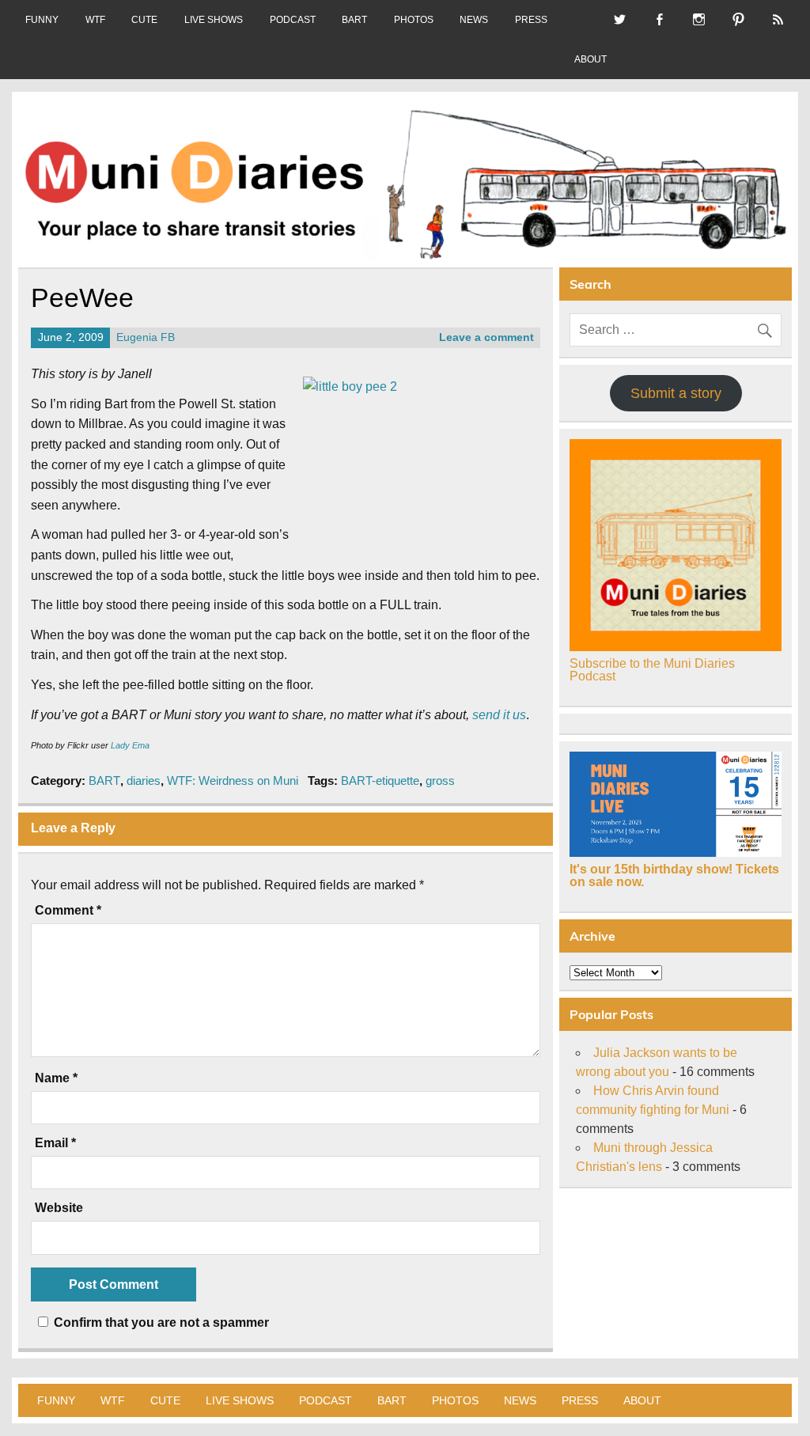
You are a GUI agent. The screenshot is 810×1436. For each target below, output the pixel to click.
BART (354, 19)
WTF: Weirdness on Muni (232, 780)
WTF (95, 19)
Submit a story (675, 393)
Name (56, 1078)
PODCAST (293, 19)
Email (55, 1143)
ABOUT (590, 59)
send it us (499, 715)
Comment (68, 910)
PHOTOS (413, 19)
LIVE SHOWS (213, 19)
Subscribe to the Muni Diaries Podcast (652, 670)
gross (440, 780)
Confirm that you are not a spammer (160, 1322)
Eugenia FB (145, 337)
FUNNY (42, 19)
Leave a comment (486, 337)
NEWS (474, 19)
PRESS (531, 19)
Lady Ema (130, 745)
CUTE (144, 19)
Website (59, 1208)
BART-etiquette (380, 780)
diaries (144, 780)
